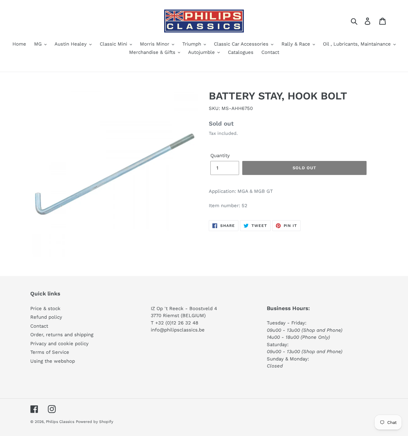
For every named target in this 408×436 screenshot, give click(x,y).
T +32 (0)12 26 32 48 (174, 323)
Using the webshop (52, 361)
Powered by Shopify (94, 421)
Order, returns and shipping (61, 335)
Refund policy (46, 317)
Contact (39, 326)
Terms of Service (49, 352)
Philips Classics (60, 421)
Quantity (220, 155)
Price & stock (45, 308)
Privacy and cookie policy (59, 343)
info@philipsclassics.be (178, 330)
